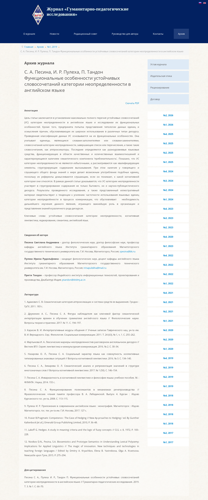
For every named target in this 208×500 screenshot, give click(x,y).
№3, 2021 (168, 302)
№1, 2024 (168, 199)
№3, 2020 (168, 330)
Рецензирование (159, 87)
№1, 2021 (168, 320)
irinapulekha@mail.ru (95, 267)
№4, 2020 (168, 236)
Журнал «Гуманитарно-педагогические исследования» (87, 11)
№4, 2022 (168, 255)
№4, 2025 (168, 134)
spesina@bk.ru (127, 251)
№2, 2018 (168, 414)
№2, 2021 (168, 311)
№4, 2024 (168, 171)
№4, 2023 (168, 208)
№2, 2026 (168, 115)
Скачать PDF (132, 103)
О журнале (29, 33)
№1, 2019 (168, 386)
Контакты (158, 33)
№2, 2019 (168, 376)
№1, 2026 (168, 124)
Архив (181, 33)
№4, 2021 (168, 292)
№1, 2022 (168, 283)
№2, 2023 (168, 227)
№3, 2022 (168, 264)
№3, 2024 (168, 180)
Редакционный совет (85, 33)
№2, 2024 (168, 190)
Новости (54, 33)
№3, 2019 (168, 367)
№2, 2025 (168, 152)
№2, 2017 (168, 432)
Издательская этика (161, 76)
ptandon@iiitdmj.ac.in (73, 279)
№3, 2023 (168, 218)
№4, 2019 (168, 358)
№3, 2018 (168, 404)
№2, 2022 (168, 274)
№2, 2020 (168, 339)
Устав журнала (158, 64)
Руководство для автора (125, 33)
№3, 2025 (168, 143)
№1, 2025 (168, 162)
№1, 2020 (168, 348)
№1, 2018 (168, 423)
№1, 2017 (168, 442)
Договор (155, 99)
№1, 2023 (168, 246)
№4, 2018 (168, 395)
